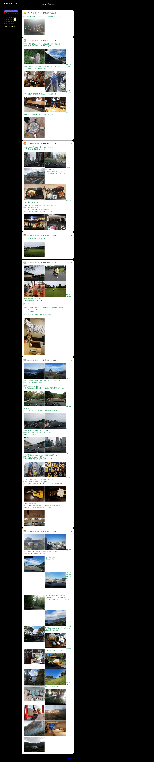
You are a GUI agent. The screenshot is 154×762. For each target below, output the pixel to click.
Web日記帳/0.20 (69, 758)
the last (47, 755)
